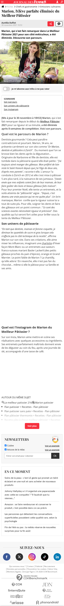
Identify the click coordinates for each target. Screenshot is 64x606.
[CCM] (16, 584)
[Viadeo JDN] (47, 596)
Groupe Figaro (29, 572)
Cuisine (10, 446)
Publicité (38, 566)
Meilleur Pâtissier (50, 121)
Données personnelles (16, 569)
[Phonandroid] (47, 602)
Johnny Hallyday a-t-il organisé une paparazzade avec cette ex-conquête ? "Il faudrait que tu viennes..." (30, 495)
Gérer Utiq (52, 569)
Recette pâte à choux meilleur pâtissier (26, 420)
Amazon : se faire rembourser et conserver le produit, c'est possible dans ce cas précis (28, 506)
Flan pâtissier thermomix (18, 415)
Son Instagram (11, 109)
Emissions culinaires (50, 6)
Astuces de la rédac (16, 450)
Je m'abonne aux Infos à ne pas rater (30, 88)
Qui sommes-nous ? (17, 566)
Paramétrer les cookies (37, 569)
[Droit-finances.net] (47, 590)
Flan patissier (11, 407)
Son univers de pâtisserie (16, 105)
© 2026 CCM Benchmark (47, 572)
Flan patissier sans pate (17, 411)
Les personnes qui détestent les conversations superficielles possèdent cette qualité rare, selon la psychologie (31, 517)
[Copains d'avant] (16, 596)
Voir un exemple (52, 445)
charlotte (47, 243)
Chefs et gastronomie (26, 6)
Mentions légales (14, 572)
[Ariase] (16, 602)
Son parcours (10, 102)
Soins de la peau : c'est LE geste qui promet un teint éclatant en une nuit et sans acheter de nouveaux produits (31, 481)
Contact (30, 566)
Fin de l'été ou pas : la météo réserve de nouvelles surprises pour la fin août (30, 529)
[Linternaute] (16, 590)
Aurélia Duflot (8, 22)
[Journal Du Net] (47, 584)
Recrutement (49, 566)
